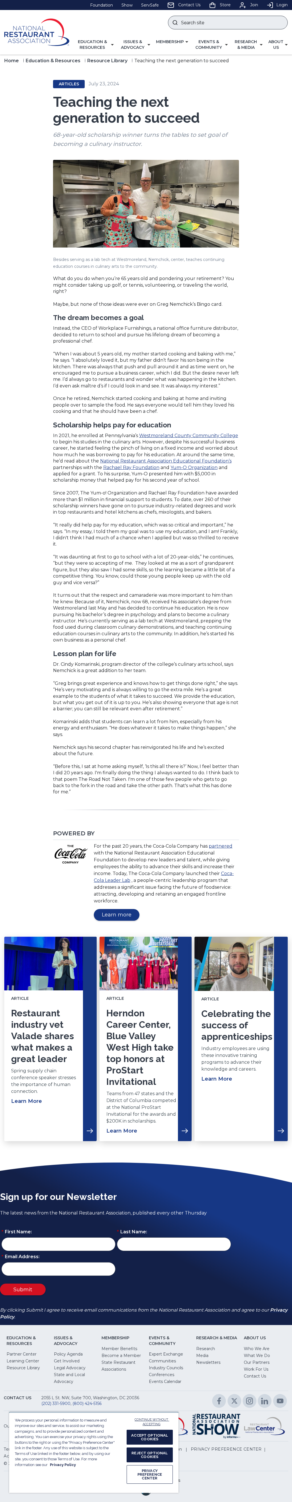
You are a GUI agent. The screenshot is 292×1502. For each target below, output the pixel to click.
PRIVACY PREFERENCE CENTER (149, 1474)
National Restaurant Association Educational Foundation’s (166, 461)
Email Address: (20, 1256)
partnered (220, 846)
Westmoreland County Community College (188, 435)
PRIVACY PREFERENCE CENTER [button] (226, 1449)
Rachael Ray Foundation (131, 467)
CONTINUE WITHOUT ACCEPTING (152, 1422)
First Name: (16, 1231)
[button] (94, 44)
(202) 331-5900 (55, 1403)
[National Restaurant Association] (36, 32)
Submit (22, 1289)
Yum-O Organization (194, 467)
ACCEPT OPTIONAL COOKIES (149, 1437)
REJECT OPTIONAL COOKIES (149, 1455)
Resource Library (107, 60)
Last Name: (132, 1231)
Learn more (120, 915)
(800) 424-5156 (87, 1403)
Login (282, 4)
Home (11, 60)
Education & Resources (53, 60)
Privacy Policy (63, 1465)
